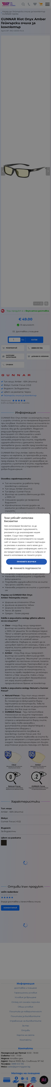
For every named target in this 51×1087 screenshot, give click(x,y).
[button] (25, 568)
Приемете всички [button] (26, 561)
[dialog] (25, 543)
